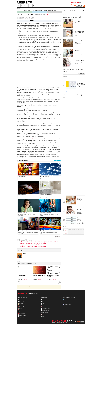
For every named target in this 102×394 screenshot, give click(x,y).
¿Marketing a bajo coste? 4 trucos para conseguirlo (33, 246)
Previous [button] (19, 283)
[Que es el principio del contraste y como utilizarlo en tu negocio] (68, 62)
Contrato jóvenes (22, 275)
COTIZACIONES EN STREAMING (24, 11)
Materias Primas (45, 314)
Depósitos (21, 303)
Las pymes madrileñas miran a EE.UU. (29, 245)
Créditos (20, 308)
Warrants (43, 306)
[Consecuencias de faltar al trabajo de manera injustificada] (71, 210)
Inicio (19, 5)
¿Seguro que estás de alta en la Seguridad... (81, 84)
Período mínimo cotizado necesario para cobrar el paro (80, 220)
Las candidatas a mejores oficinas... (53, 275)
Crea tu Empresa (24, 5)
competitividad (25, 14)
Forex (43, 316)
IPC (20, 299)
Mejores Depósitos (22, 316)
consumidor (30, 139)
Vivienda (43, 303)
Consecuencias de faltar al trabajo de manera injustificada (81, 210)
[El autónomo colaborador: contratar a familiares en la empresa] (68, 53)
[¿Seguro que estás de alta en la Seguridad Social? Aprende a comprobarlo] (71, 85)
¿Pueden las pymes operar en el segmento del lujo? (33, 243)
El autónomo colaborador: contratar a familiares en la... (79, 53)
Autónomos (35, 5)
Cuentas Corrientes (22, 315)
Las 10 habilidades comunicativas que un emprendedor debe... (79, 33)
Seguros (20, 311)
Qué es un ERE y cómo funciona (79, 22)
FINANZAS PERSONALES (54, 11)
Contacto (48, 5)
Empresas (31, 14)
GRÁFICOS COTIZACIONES (40, 11)
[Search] (83, 11)
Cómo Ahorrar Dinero (46, 308)
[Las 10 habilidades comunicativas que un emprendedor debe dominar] (68, 33)
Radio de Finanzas (67, 304)
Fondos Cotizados (22, 305)
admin (47, 14)
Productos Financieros (23, 301)
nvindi (54, 279)
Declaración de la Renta (46, 305)
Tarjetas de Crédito (22, 313)
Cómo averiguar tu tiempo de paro (81, 94)
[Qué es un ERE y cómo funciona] (68, 23)
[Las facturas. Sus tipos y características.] (68, 43)
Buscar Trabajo (44, 301)
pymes (30, 5)
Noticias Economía (45, 299)
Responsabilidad (30, 321)
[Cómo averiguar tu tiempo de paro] (71, 142)
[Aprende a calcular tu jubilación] (71, 200)
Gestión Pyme (24, 1)
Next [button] (59, 283)
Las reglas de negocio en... (39, 275)
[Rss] (83, 6)
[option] (24, 273)
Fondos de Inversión (23, 306)
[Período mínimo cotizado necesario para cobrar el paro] (71, 219)
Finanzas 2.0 (66, 299)
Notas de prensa (42, 5)
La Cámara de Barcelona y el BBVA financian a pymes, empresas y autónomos (40, 242)
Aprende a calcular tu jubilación (79, 199)
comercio (19, 14)
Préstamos (21, 310)
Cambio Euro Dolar (45, 310)
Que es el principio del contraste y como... (79, 61)
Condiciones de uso (22, 321)
